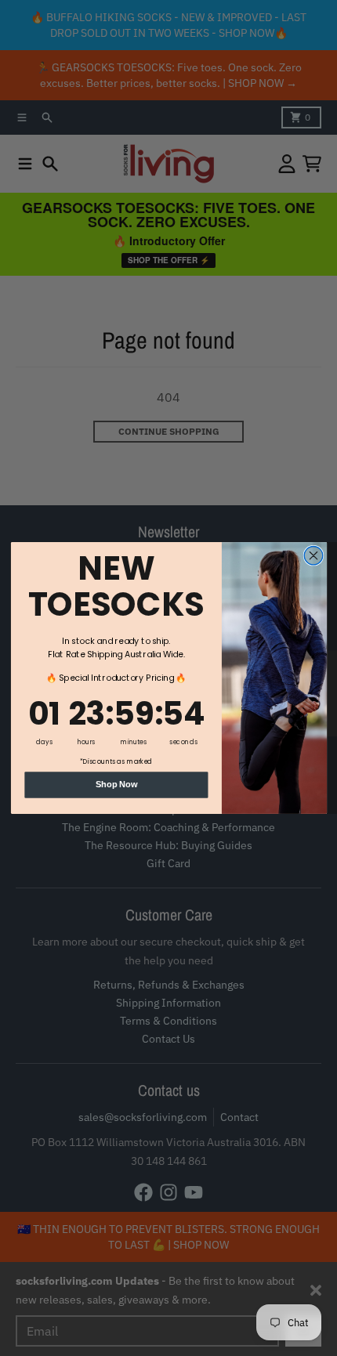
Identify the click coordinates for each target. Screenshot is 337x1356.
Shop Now (115, 784)
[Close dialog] (313, 555)
